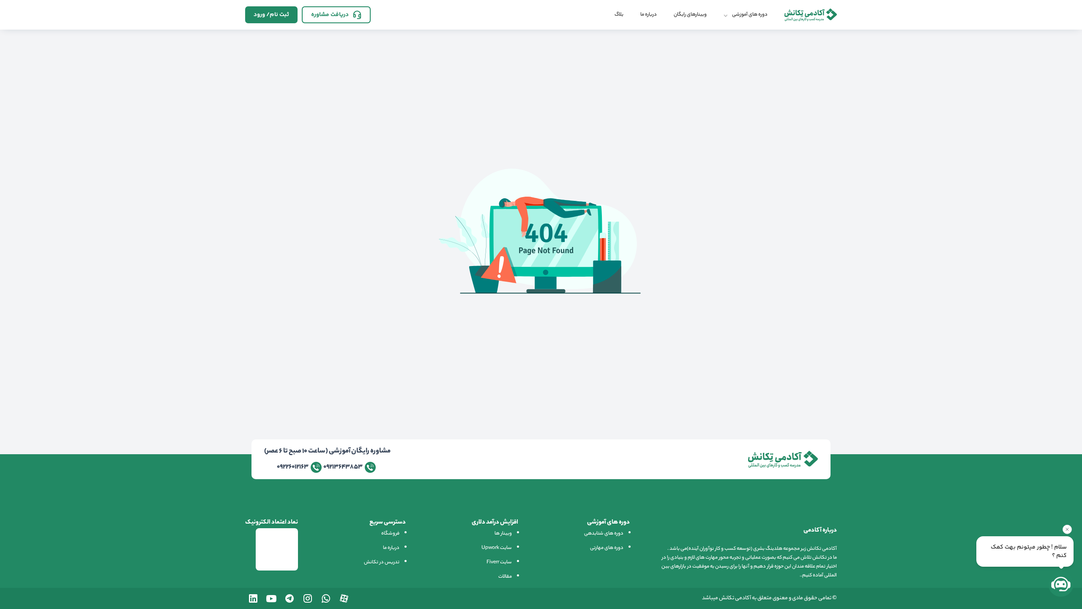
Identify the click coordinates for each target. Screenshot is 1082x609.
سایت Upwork (496, 548)
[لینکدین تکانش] (253, 598)
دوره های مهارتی (606, 548)
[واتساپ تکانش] (326, 598)
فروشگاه (390, 533)
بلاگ (619, 15)
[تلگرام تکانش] (289, 598)
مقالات (505, 577)
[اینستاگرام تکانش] (308, 598)
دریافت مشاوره (330, 14)
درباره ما (648, 15)
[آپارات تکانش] (344, 598)
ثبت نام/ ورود (271, 14)
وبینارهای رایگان (690, 15)
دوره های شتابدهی (603, 533)
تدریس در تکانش (381, 562)
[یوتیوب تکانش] (271, 598)
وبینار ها (503, 533)
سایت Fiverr (499, 562)
